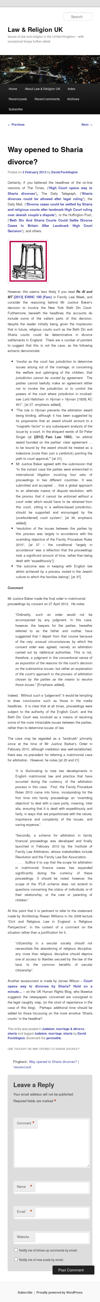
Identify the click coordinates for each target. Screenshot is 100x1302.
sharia (12, 1033)
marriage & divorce (70, 1028)
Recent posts (18, 99)
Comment (26, 1123)
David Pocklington (64, 172)
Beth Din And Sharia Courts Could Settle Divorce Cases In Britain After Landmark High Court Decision (50, 225)
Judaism (48, 1028)
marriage (55, 1033)
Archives (73, 99)
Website (23, 1236)
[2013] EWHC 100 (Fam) (33, 296)
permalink (53, 1038)
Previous (16, 124)
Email (24, 1211)
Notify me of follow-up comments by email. (48, 1250)
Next (87, 124)
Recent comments (47, 99)
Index (71, 88)
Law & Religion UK (35, 29)
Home (13, 88)
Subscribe (16, 109)
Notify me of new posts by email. (41, 1259)
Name (24, 1186)
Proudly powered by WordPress (59, 1292)
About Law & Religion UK (42, 88)
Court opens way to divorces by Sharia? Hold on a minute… (50, 986)
